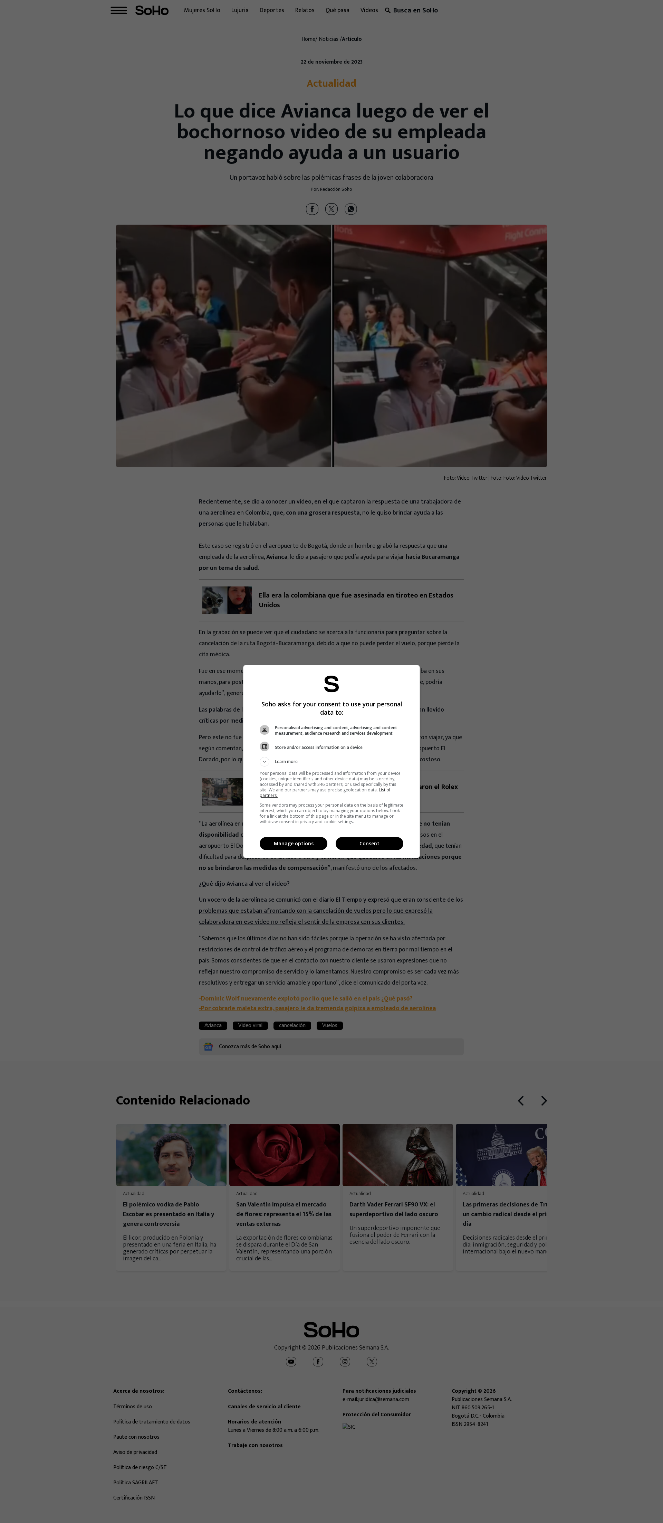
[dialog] (331, 761)
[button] (331, 762)
